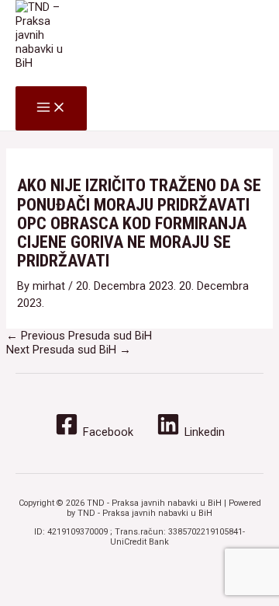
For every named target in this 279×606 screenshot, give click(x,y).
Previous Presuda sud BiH (79, 336)
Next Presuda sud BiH (68, 350)
